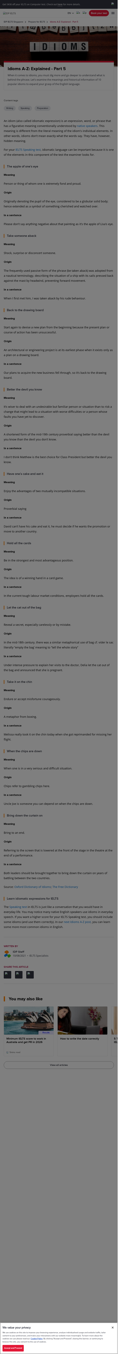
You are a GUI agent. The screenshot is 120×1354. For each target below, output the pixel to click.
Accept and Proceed (13, 1348)
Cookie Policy (36, 1338)
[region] (59, 1338)
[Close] (112, 1327)
